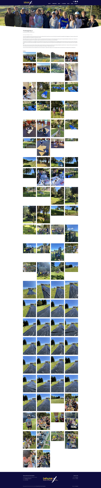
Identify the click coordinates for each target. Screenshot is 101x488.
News (59, 3)
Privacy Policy (38, 486)
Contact (75, 3)
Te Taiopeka (64, 3)
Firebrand (76, 486)
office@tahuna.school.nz (28, 478)
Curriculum (54, 3)
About (49, 3)
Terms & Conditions (43, 486)
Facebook (76, 477)
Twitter (77, 478)
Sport (68, 3)
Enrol (72, 3)
